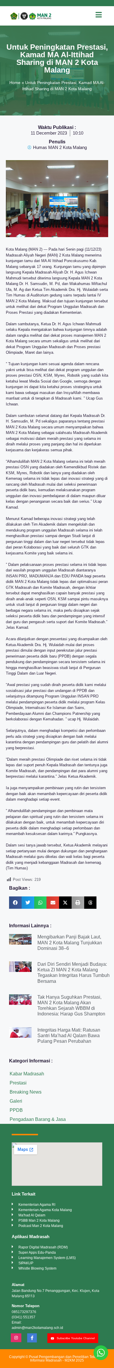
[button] (15, 902)
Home (14, 82)
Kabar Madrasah (27, 1073)
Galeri (16, 1101)
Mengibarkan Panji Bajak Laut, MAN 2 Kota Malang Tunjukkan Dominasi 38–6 (69, 942)
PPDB (16, 1110)
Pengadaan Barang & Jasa (38, 1119)
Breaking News (26, 1091)
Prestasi (18, 1082)
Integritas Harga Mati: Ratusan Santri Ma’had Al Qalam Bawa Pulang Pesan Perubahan (68, 1035)
